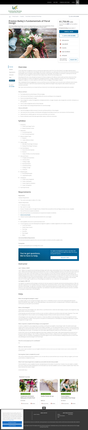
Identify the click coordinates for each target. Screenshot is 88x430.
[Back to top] (44, 412)
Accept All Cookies (12, 422)
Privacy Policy (45, 426)
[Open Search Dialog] (77, 2)
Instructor (11, 74)
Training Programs (15, 16)
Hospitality (22, 16)
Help (58, 417)
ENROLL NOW (68, 31)
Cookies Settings (12, 425)
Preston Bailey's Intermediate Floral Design (68, 397)
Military (59, 414)
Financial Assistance (61, 415)
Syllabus (11, 69)
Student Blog (70, 414)
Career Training (36, 414)
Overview (11, 66)
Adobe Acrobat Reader (25, 214)
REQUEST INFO (73, 59)
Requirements (12, 72)
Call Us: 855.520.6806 (74, 16)
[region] (12, 419)
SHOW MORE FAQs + (23, 370)
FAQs (10, 77)
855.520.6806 (11, 86)
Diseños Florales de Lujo (47, 396)
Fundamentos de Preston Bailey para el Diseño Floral (28, 397)
